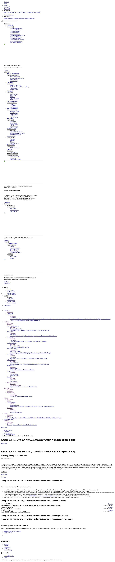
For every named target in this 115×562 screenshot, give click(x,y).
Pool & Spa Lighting (12, 108)
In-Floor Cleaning (11, 128)
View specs (3, 477)
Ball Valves (13, 358)
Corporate (6, 2)
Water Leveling (11, 144)
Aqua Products (7, 12)
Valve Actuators (35, 358)
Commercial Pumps (38, 319)
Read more (3, 471)
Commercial (7, 23)
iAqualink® (46, 417)
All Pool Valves (43, 358)
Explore (6, 70)
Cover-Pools (37, 12)
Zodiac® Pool (39, 417)
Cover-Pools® (57, 417)
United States (10, 290)
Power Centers (38, 330)
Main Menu (10, 312)
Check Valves (19, 358)
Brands (5, 413)
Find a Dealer (7, 283)
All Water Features (29, 369)
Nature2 (31, 12)
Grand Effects (14, 12)
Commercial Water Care (84, 319)
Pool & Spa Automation (13, 73)
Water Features (11, 136)
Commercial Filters (48, 319)
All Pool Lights (47, 353)
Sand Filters (21, 341)
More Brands (7, 10)
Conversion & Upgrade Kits (27, 330)
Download (110, 504)
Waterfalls (12, 369)
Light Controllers (32, 353)
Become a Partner (13, 18)
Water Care (10, 149)
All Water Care (13, 381)
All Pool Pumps (53, 336)
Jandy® (29, 417)
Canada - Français (11, 294)
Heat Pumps (17, 347)
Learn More (7, 202)
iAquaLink (7, 9)
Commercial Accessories (21, 320)
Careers (6, 548)
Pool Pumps (10, 82)
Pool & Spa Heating (12, 101)
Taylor (20, 12)
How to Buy (7, 204)
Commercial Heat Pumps (16, 319)
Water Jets (18, 369)
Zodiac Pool (25, 12)
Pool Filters (10, 91)
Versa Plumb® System (31, 386)
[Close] (1, 293)
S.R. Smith (7, 7)
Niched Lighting (24, 353)
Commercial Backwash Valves (70, 319)
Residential (6, 72)
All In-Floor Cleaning (43, 364)
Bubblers (23, 369)
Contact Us (10, 255)
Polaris (6, 5)
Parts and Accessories (13, 155)
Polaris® (33, 417)
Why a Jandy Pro (21, 396)
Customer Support (12, 243)
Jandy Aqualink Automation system (48, 495)
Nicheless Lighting (15, 353)
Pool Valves (10, 118)
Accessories (22, 386)
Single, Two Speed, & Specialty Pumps (31, 336)
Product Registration (9, 15)
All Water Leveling (14, 375)
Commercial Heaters (28, 319)
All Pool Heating (24, 347)
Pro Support (21, 18)
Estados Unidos (11, 291)
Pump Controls (45, 336)
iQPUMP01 (33, 495)
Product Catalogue (38, 406)
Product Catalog (8, 550)
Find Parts (6, 281)
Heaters (12, 347)
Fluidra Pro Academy (29, 18)
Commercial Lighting (95, 319)
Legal (5, 557)
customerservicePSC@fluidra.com (12, 531)
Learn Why (6, 240)
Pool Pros (6, 16)
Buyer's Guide (11, 207)
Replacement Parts (14, 386)
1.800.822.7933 (8, 532)
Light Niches (40, 353)
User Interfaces (45, 330)
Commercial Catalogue (48, 406)
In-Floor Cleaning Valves (16, 364)
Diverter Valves (27, 358)
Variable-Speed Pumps (16, 336)
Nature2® (51, 417)
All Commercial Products (33, 320)
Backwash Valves (34, 341)
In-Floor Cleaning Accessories (30, 364)
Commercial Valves (58, 319)
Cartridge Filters (14, 341)
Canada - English (11, 293)
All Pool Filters (42, 341)
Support (6, 242)
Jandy (5, 3)
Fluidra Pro (6, 18)
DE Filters (27, 341)
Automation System (15, 330)
